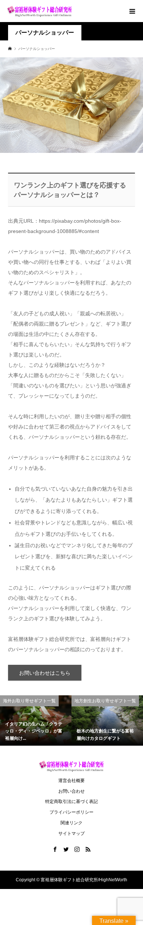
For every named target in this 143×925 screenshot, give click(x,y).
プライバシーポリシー (72, 812)
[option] (36, 720)
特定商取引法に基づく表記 (71, 801)
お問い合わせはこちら (44, 673)
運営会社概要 (71, 780)
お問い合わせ (71, 791)
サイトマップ (71, 833)
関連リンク (71, 822)
